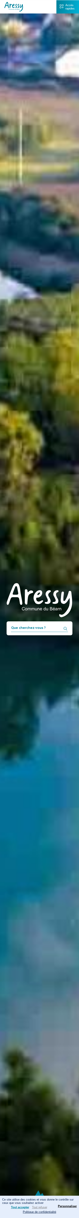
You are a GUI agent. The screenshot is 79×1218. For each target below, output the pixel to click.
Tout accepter (20, 1207)
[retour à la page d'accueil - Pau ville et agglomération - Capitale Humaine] (13, 10)
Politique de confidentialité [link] (39, 1212)
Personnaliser (67, 1206)
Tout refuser (39, 1207)
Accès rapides (70, 7)
